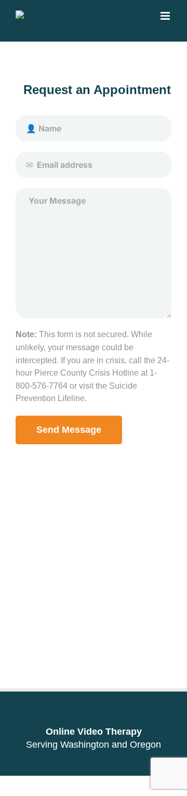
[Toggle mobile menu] (166, 15)
